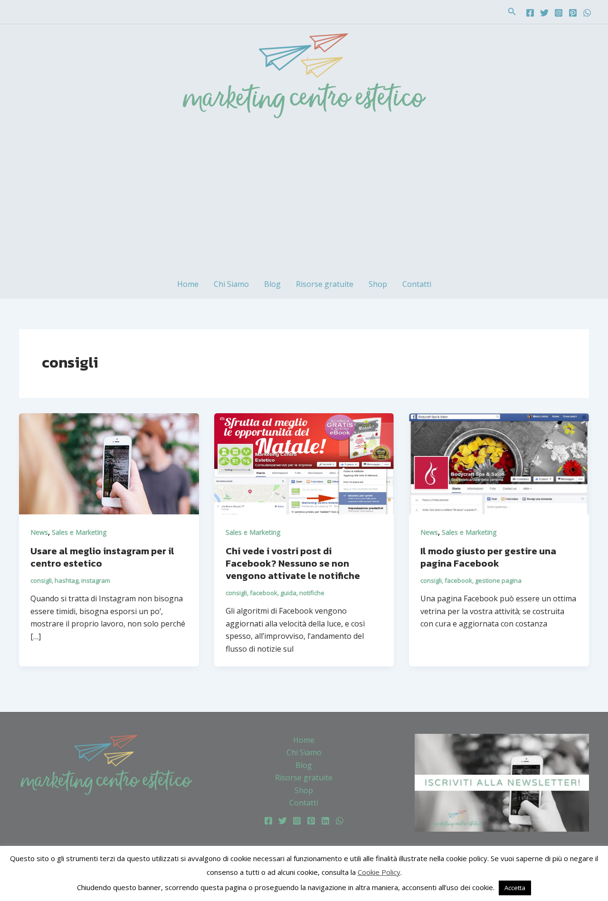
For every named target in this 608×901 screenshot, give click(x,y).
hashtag (66, 580)
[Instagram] (558, 13)
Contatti (416, 284)
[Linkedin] (325, 820)
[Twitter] (544, 13)
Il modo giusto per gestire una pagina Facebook (488, 557)
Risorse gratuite (324, 284)
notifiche (311, 592)
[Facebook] (530, 13)
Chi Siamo (231, 284)
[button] (512, 12)
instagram (95, 580)
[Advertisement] (304, 198)
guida (288, 592)
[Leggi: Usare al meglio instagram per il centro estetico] (109, 463)
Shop (378, 284)
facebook (263, 592)
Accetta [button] (514, 887)
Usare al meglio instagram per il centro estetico (102, 557)
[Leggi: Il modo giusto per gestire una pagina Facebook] (499, 463)
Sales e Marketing (79, 532)
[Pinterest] (573, 13)
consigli (41, 580)
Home (188, 284)
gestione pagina (498, 580)
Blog (272, 284)
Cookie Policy (379, 872)
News (39, 532)
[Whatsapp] (587, 13)
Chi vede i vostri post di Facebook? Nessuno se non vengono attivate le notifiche (293, 563)
